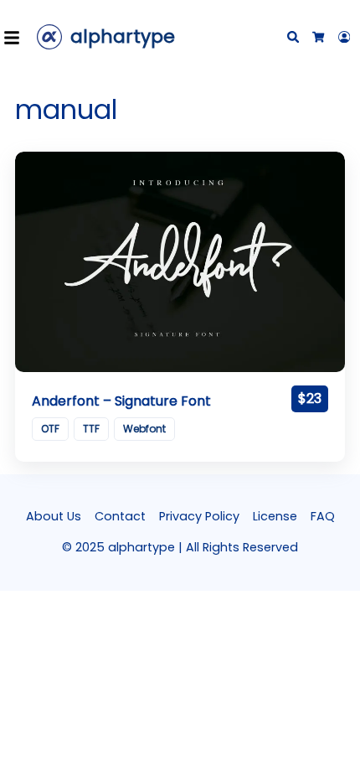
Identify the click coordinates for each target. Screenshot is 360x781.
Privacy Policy (199, 516)
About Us (53, 516)
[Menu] (16, 36)
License (275, 516)
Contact (120, 516)
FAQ (323, 516)
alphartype (122, 36)
